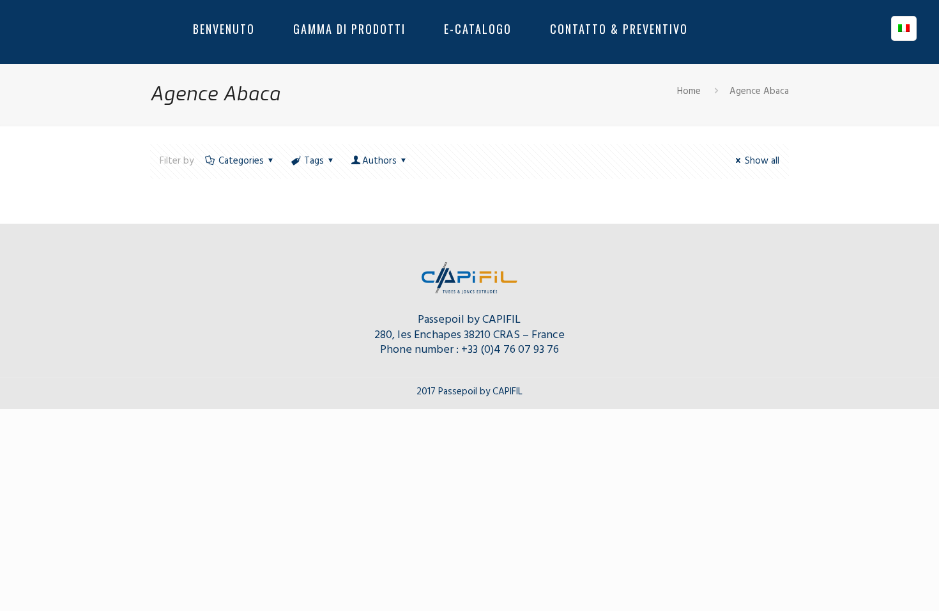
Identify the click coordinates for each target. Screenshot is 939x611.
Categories (241, 161)
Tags (314, 161)
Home (689, 91)
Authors (379, 161)
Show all (762, 161)
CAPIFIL (501, 320)
